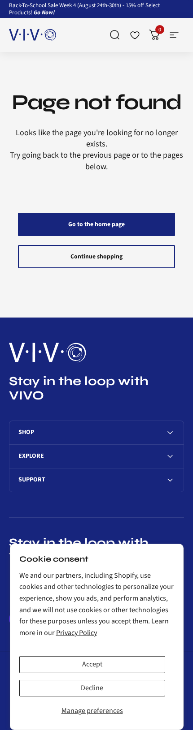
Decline (92, 688)
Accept (92, 664)
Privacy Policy (76, 633)
